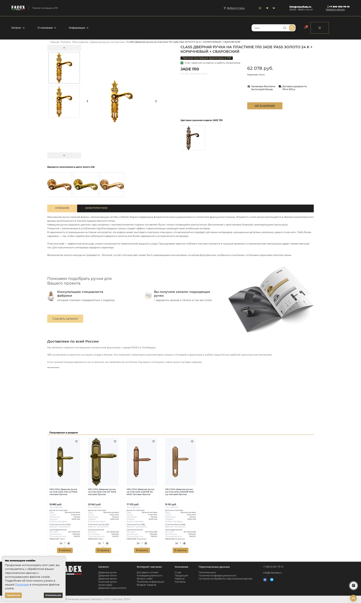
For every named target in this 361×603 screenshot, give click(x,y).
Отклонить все (53, 595)
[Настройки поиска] (285, 28)
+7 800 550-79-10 (339, 6)
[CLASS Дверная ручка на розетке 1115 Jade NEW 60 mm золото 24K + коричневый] (112, 184)
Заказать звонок (335, 9)
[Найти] (292, 28)
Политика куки (207, 572)
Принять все (13, 595)
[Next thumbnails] (64, 155)
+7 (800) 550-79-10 (273, 567)
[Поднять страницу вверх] (353, 598)
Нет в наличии (265, 105)
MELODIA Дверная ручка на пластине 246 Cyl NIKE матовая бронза (63, 492)
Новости (180, 578)
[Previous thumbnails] (64, 48)
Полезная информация (150, 581)
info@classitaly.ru (300, 7)
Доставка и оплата (147, 572)
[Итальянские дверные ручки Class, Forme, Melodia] (18, 8)
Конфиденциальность (149, 575)
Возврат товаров (146, 585)
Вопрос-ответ (145, 578)
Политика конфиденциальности (217, 575)
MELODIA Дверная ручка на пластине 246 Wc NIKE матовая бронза (102, 492)
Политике (22, 584)
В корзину (65, 550)
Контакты (180, 581)
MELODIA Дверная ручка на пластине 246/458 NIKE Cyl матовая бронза (179, 492)
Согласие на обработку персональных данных (225, 578)
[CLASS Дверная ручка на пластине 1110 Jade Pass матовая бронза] (192, 138)
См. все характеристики (193, 73)
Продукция (181, 575)
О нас (178, 572)
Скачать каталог (65, 319)
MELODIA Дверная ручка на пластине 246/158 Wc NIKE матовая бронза (140, 492)
